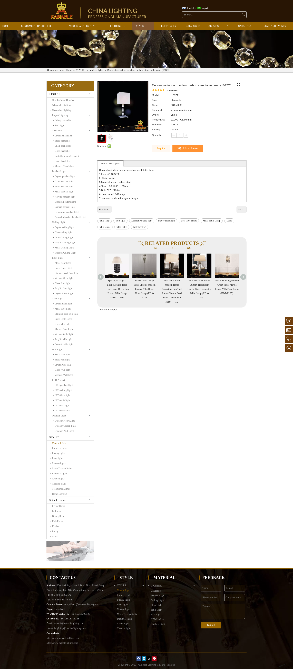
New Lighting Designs (63, 100)
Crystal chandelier (63, 135)
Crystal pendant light (65, 176)
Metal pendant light (64, 191)
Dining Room (58, 516)
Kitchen (56, 526)
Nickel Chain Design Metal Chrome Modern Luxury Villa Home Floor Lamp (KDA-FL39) (117, 289)
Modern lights (58, 443)
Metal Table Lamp (211, 220)
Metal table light (63, 309)
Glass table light (62, 324)
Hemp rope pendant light (67, 212)
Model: (155, 95)
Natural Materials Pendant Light (70, 217)
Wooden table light (64, 334)
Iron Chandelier (62, 161)
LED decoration (62, 410)
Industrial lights (59, 473)
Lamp (229, 220)
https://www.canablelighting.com (62, 643)
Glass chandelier (62, 151)
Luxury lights (58, 453)
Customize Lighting (61, 110)
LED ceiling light (63, 390)
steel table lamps (189, 220)
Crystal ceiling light (64, 227)
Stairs (54, 536)
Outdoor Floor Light (65, 421)
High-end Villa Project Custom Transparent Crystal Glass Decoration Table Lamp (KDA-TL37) (172, 289)
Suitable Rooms (57, 500)
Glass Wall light (62, 370)
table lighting (139, 227)
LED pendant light (64, 385)
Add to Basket (190, 148)
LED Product (58, 380)
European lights (59, 448)
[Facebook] (138, 658)
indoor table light (166, 220)
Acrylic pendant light (65, 197)
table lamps (105, 227)
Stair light (59, 125)
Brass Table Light (63, 319)
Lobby (55, 531)
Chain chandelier (63, 146)
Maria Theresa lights (62, 468)
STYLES (54, 437)
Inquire (161, 148)
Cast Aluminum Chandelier (68, 156)
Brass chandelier (62, 141)
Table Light (57, 298)
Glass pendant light (64, 181)
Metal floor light (63, 263)
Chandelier (57, 130)
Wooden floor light (64, 278)
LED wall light (62, 405)
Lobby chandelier (63, 120)
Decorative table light (141, 220)
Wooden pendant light (65, 202)
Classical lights (59, 483)
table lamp (105, 220)
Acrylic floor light (63, 288)
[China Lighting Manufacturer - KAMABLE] (62, 10)
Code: (155, 105)
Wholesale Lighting (61, 105)
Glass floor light (62, 283)
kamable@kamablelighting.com (69, 623)
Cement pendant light (65, 207)
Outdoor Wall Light (64, 431)
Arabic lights (58, 478)
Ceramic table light (64, 344)
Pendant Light (59, 171)
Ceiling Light (58, 222)
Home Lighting (59, 494)
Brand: (155, 100)
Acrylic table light (63, 339)
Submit (211, 625)
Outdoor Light (59, 415)
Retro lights (57, 458)
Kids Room (57, 521)
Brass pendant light (64, 186)
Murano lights (58, 463)
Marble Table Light (64, 329)
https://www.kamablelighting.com (62, 638)
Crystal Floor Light (64, 293)
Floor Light (57, 258)
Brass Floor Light (63, 268)
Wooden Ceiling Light (65, 253)
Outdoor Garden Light (65, 426)
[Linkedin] (144, 658)
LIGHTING (56, 94)
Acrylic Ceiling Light (65, 242)
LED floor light (62, 395)
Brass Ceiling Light (64, 237)
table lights (121, 227)
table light (120, 220)
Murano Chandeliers (64, 166)
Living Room (58, 506)
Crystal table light (63, 303)
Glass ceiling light (63, 232)
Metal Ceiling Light (64, 247)
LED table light (62, 400)
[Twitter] (149, 658)
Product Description (110, 163)
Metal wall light (62, 354)
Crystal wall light (63, 365)
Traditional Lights (61, 489)
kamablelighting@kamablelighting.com (67, 628)
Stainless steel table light (66, 314)
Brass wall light (62, 359)
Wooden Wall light (64, 375)
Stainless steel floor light (67, 273)
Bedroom (56, 511)
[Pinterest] (154, 658)
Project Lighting (60, 115)
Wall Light (57, 349)
